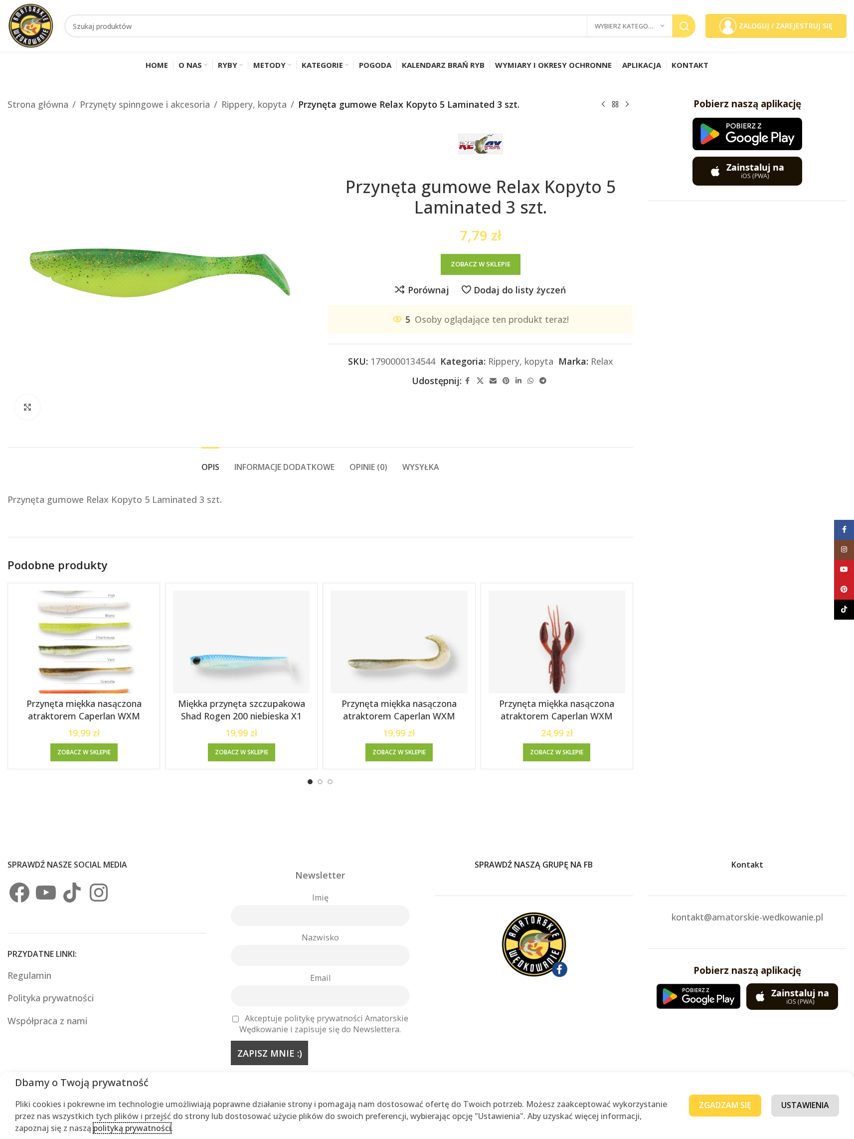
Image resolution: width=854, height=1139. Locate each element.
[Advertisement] (747, 365)
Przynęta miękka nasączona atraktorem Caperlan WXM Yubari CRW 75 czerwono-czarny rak (557, 722)
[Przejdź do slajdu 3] (330, 781)
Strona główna (37, 104)
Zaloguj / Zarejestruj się (786, 25)
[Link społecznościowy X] (480, 381)
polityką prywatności (132, 1128)
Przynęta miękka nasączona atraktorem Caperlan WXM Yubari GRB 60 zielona (399, 715)
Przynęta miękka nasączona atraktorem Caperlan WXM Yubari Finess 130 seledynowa (84, 715)
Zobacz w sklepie (481, 263)
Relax (602, 361)
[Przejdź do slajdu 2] (320, 781)
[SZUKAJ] (684, 25)
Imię (320, 897)
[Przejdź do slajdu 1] (310, 781)
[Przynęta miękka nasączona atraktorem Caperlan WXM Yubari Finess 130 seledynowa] (83, 642)
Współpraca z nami (47, 1021)
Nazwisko (320, 937)
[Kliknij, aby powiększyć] (27, 407)
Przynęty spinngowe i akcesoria (145, 104)
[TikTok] (72, 893)
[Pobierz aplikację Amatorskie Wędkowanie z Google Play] (747, 134)
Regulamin (30, 975)
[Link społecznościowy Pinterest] (506, 381)
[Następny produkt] (627, 104)
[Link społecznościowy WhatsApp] (530, 381)
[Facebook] (19, 893)
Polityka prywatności (50, 998)
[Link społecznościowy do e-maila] (493, 381)
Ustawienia (805, 1105)
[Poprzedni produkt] (603, 104)
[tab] (210, 462)
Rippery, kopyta (254, 104)
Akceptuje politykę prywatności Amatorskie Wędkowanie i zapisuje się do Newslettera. (323, 1024)
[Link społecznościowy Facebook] (468, 381)
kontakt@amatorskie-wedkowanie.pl (747, 917)
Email (320, 977)
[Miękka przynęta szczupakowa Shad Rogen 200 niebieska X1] (241, 642)
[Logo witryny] (30, 25)
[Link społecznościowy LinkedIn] (518, 381)
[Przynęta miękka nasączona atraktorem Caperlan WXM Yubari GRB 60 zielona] (399, 642)
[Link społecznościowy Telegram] (542, 381)
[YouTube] (46, 893)
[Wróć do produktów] (615, 104)
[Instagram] (99, 893)
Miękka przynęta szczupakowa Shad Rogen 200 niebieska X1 (241, 709)
